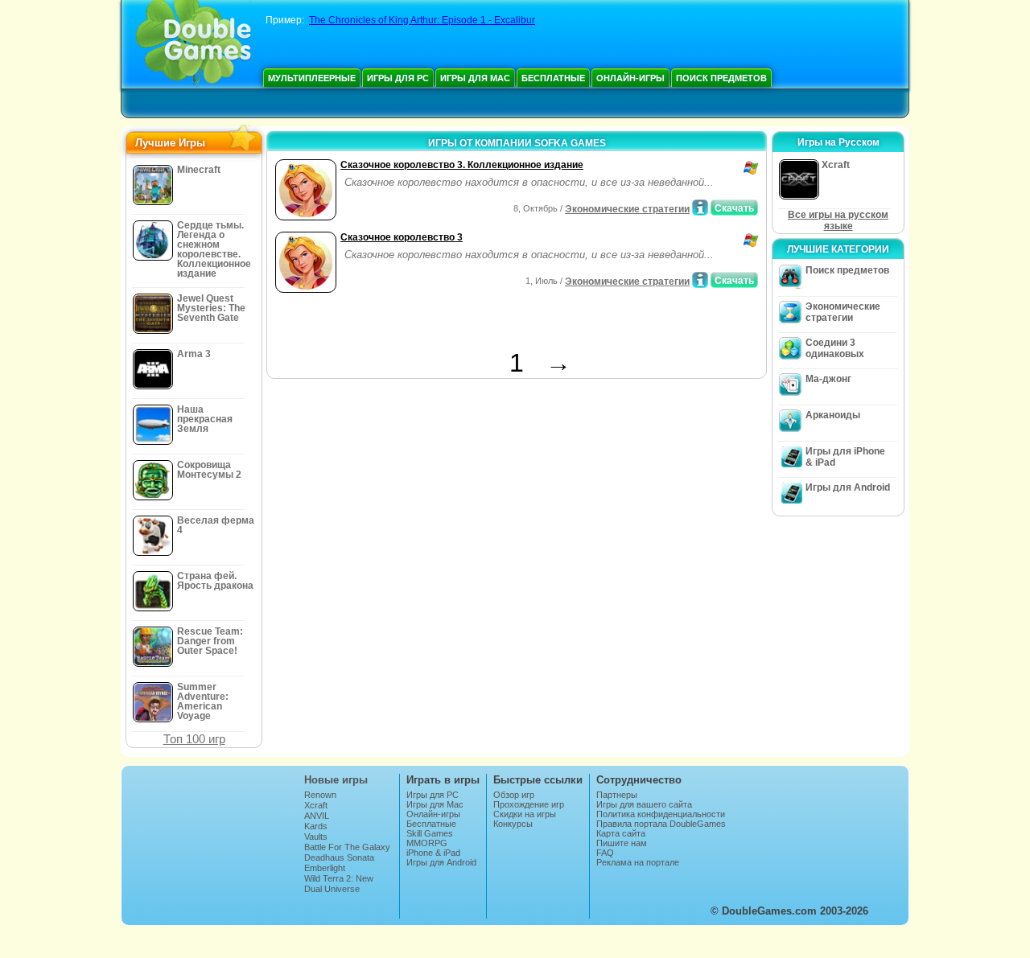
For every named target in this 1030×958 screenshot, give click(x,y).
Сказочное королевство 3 (401, 237)
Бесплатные (553, 78)
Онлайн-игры (630, 78)
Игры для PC (398, 78)
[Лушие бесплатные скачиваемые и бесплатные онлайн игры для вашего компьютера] (193, 44)
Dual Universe (332, 889)
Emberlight (324, 868)
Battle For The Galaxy (347, 847)
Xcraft (316, 805)
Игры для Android (847, 487)
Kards (316, 826)
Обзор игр (513, 795)
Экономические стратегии (627, 209)
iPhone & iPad (433, 852)
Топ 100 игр (194, 739)
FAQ (605, 852)
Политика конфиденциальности (660, 814)
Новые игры (336, 780)
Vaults (316, 836)
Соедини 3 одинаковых (834, 348)
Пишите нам (621, 843)
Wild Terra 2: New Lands (338, 883)
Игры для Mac (475, 78)
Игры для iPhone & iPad (845, 457)
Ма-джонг (828, 378)
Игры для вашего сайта (644, 804)
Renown (320, 795)
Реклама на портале (637, 862)
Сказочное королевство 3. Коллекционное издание (461, 165)
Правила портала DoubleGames (661, 823)
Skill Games (429, 833)
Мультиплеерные (312, 78)
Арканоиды (832, 415)
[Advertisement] (459, 324)
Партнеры (616, 795)
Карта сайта (620, 833)
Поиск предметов (721, 78)
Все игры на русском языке (838, 220)
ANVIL (316, 815)
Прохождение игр (528, 804)
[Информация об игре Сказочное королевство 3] (700, 280)
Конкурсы (513, 823)
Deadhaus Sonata (339, 857)
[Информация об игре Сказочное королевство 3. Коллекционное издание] (700, 207)
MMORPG (426, 843)
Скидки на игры (524, 814)
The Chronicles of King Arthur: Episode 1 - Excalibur (422, 20)
